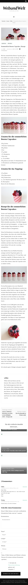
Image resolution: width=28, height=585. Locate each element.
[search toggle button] (25, 1)
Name (3, 531)
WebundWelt (14, 8)
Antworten (25, 486)
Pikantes (8, 468)
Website (3, 545)
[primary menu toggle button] (14, 17)
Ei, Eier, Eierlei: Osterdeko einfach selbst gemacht (14, 450)
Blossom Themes (10, 582)
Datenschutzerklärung (14, 565)
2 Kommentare (4, 50)
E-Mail (3, 538)
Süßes (10, 43)
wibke (4, 49)
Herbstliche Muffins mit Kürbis (9, 429)
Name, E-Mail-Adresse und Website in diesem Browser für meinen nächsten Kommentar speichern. (13, 557)
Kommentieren (5, 516)
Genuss (4, 43)
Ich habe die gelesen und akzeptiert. (14, 566)
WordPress (24, 582)
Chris (2, 486)
